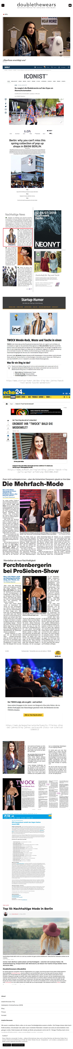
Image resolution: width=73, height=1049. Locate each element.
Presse (3, 1012)
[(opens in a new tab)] (36, 38)
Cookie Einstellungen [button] (18, 1045)
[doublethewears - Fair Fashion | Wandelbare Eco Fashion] (36, 5)
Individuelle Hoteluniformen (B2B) (12, 1005)
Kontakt (3, 1015)
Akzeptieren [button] (7, 1045)
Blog (2, 1008)
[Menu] (3, 5)
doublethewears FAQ (8, 1002)
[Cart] (70, 5)
